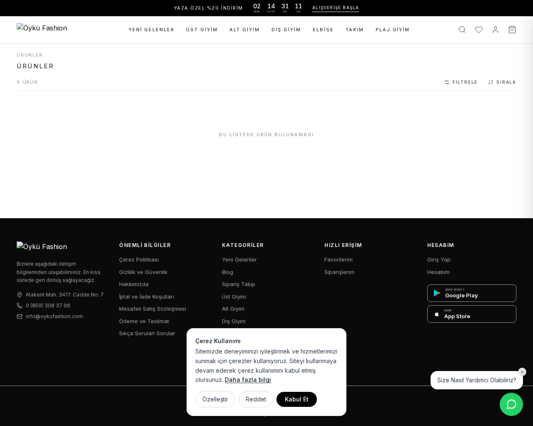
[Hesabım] (495, 29)
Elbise (323, 29)
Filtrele (465, 82)
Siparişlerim (339, 272)
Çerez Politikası (139, 259)
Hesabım (438, 272)
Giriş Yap (439, 259)
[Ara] (462, 29)
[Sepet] (512, 29)
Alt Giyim (244, 29)
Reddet (256, 399)
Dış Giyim (286, 29)
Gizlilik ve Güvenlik (143, 272)
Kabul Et (297, 399)
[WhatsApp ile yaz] (511, 404)
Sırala (506, 82)
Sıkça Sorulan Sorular (147, 333)
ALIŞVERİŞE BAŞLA (335, 7)
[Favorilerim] (479, 29)
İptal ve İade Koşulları (146, 296)
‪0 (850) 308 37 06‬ (48, 305)
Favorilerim (338, 259)
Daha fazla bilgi (248, 379)
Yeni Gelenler (152, 29)
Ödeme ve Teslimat (144, 321)
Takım (355, 29)
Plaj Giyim (393, 29)
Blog (227, 272)
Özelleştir (215, 399)
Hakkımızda (134, 284)
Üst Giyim (202, 29)
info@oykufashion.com (54, 316)
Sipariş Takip (238, 284)
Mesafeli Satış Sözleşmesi (152, 308)
